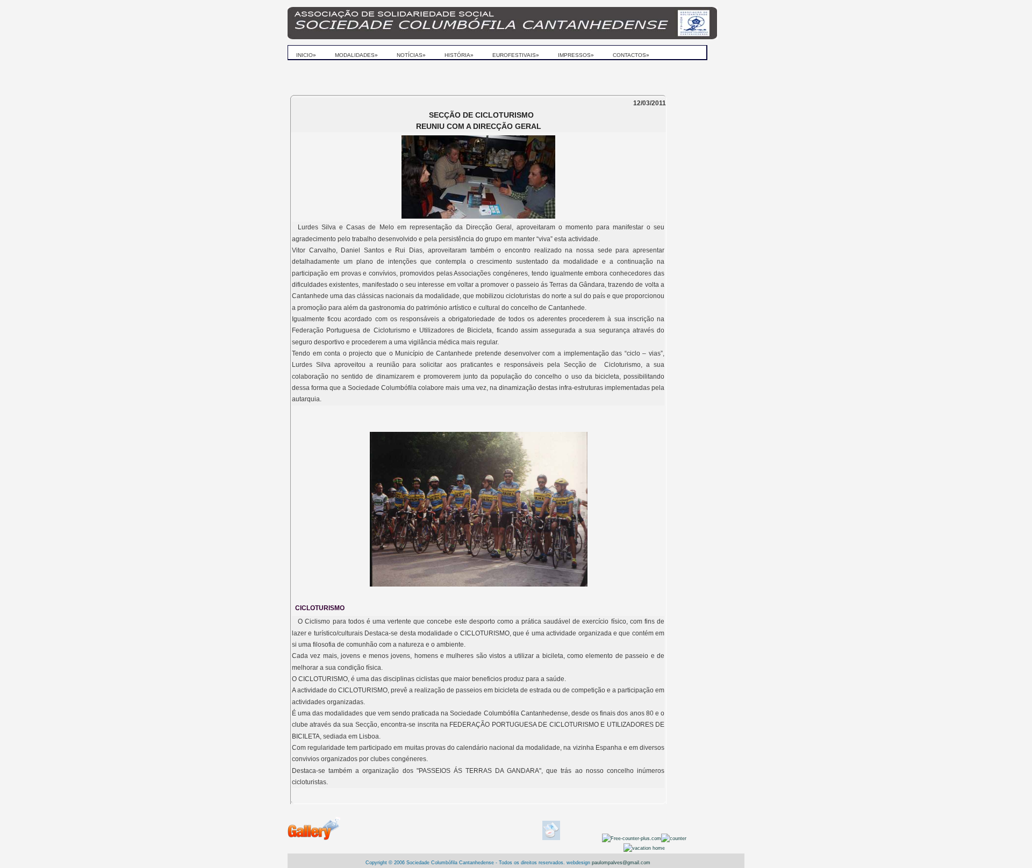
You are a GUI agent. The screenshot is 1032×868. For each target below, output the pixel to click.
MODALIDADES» (356, 55)
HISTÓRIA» (459, 55)
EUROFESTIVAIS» (515, 55)
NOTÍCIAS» (411, 55)
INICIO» (306, 55)
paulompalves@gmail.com (620, 862)
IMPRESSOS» (576, 55)
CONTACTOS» (631, 55)
